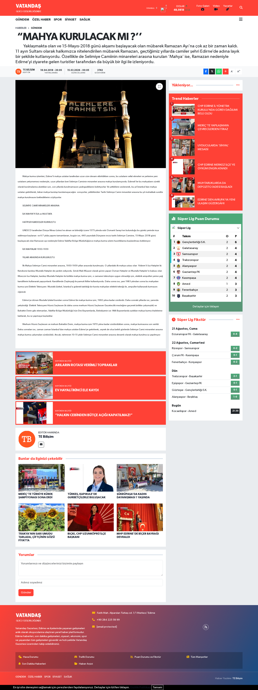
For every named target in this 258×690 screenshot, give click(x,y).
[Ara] (241, 8)
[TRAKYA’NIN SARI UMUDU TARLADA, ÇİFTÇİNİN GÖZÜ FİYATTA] (41, 517)
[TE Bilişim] (26, 439)
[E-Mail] (41, 445)
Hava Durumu (30, 657)
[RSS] (206, 627)
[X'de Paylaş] (212, 71)
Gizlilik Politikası (140, 687)
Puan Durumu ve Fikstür (148, 657)
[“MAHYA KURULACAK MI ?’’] (90, 124)
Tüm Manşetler (199, 657)
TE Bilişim (46, 436)
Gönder (26, 592)
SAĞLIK (85, 19)
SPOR (58, 19)
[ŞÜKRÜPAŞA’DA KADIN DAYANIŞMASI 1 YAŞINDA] (140, 477)
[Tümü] (238, 85)
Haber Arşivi (86, 663)
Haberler (21, 28)
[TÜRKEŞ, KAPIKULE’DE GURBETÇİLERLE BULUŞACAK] (91, 477)
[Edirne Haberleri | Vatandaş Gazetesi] (28, 8)
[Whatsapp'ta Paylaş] (219, 71)
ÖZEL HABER (41, 19)
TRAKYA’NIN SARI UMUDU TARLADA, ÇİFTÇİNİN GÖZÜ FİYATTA (36, 537)
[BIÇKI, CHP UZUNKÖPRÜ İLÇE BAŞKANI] (91, 517)
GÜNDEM (22, 19)
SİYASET (71, 19)
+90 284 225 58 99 (108, 619)
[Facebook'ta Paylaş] (205, 71)
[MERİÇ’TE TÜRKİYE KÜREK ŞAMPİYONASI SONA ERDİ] (41, 477)
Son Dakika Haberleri (34, 663)
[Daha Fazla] (226, 71)
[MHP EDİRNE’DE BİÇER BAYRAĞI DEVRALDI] (140, 517)
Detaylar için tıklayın (206, 306)
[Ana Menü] (241, 20)
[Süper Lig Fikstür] (238, 319)
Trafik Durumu (86, 657)
